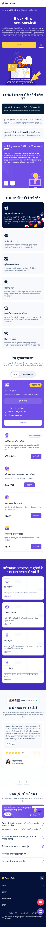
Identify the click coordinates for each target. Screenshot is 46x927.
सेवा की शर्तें (24, 913)
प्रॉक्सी (15, 374)
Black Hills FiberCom (30, 10)
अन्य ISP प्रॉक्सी (12, 10)
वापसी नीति (34, 913)
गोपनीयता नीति (13, 913)
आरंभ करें (19, 44)
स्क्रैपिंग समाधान (28, 374)
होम (3, 10)
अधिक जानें (7, 596)
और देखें (8, 814)
